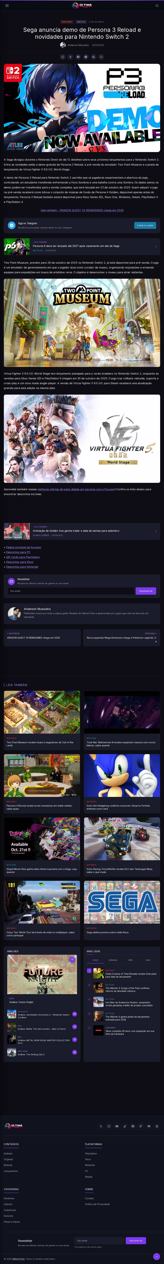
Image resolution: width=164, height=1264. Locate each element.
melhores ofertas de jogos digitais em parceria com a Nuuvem (76, 489)
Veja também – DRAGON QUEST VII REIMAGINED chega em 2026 (82, 210)
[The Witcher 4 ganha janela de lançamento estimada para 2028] (98, 1016)
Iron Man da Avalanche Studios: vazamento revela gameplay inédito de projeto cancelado (129, 1004)
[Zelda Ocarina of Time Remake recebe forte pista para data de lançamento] (98, 973)
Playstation (91, 1153)
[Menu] (7, 5)
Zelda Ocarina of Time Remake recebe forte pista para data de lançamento (131, 975)
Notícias (8, 1165)
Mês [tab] (130, 960)
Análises (8, 1153)
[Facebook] (78, 57)
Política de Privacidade (97, 1204)
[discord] (149, 1126)
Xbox (88, 1159)
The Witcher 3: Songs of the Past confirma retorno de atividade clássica (127, 989)
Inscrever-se (145, 591)
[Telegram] (86, 57)
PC (86, 1171)
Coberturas (10, 1210)
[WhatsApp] (63, 57)
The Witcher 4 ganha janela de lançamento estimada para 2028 (128, 1018)
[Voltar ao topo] (156, 1256)
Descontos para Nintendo (22, 566)
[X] (70, 57)
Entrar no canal (145, 225)
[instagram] (109, 1126)
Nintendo (67, 22)
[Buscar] (157, 5)
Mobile (88, 1176)
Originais (8, 1159)
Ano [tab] (148, 960)
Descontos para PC (18, 552)
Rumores (8, 1215)
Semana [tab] (113, 960)
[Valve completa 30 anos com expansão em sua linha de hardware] (98, 1030)
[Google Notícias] (157, 1126)
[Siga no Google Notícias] (93, 57)
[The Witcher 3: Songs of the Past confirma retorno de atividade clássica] (98, 987)
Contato (89, 1198)
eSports (8, 1204)
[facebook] (133, 1126)
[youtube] (117, 1126)
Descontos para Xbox (19, 562)
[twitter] (101, 1126)
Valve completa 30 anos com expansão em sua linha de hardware (130, 1032)
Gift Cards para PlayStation (23, 557)
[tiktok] (125, 1126)
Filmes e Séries (12, 1221)
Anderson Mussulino (78, 45)
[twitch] (141, 1126)
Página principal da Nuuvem (23, 547)
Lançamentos (11, 1171)
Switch (81, 22)
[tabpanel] (122, 1002)
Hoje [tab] (95, 960)
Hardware (9, 1198)
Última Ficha (18, 1259)
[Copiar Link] (101, 57)
